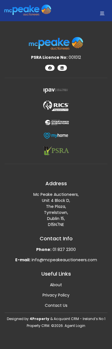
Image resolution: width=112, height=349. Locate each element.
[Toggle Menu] (102, 13)
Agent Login (75, 325)
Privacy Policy (56, 295)
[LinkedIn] (62, 68)
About (56, 285)
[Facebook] (50, 68)
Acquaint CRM (66, 318)
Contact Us (56, 305)
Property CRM (38, 325)
